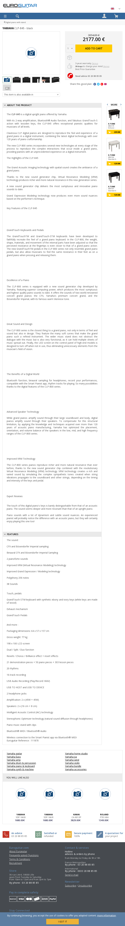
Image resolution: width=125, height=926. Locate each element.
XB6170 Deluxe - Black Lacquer (114, 126)
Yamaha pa (71, 756)
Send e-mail (71, 874)
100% (77, 836)
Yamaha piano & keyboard (21, 766)
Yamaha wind (72, 759)
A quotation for (114, 833)
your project (111, 836)
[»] (115, 9)
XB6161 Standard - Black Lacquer (114, 189)
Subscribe (70, 885)
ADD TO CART (94, 48)
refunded (48, 836)
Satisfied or (50, 833)
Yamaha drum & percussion (21, 763)
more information (106, 915)
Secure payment (83, 833)
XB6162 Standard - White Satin (113, 157)
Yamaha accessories (76, 769)
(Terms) (95, 63)
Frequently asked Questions (24, 855)
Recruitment (15, 863)
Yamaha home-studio (76, 753)
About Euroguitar (18, 851)
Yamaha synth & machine (20, 769)
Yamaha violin (72, 763)
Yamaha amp (14, 759)
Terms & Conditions (19, 859)
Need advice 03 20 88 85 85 (88, 76)
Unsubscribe (85, 885)
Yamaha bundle (73, 766)
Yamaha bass (14, 756)
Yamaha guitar (14, 753)
